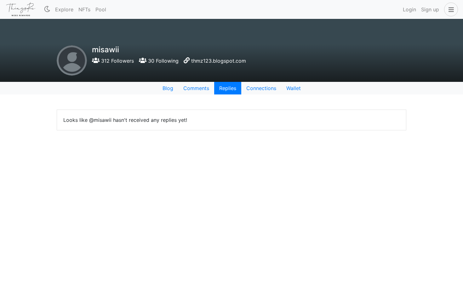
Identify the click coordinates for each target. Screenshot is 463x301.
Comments (196, 88)
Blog (168, 88)
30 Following (162, 61)
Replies (227, 88)
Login (409, 9)
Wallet (293, 88)
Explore (64, 9)
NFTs (84, 9)
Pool (100, 9)
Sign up (430, 9)
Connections (261, 88)
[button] (450, 9)
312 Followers (117, 61)
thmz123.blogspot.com (218, 61)
